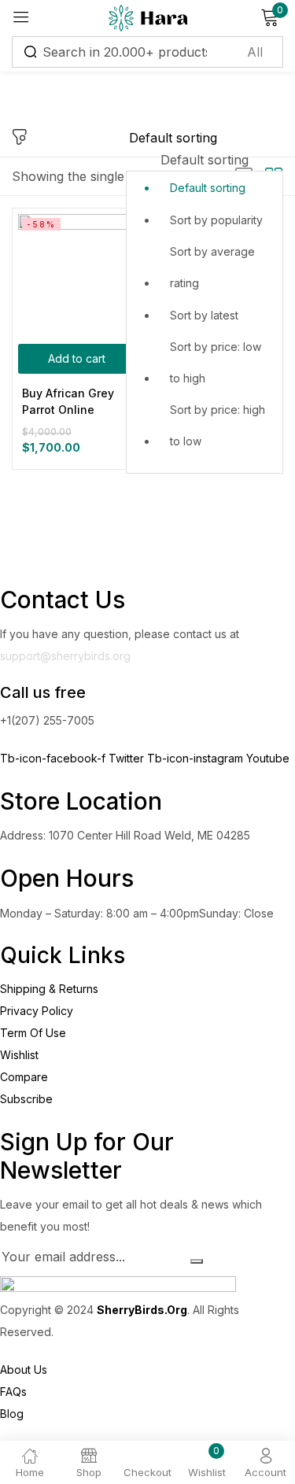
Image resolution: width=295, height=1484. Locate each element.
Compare (24, 1076)
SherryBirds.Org (142, 1309)
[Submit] (196, 1261)
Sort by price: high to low (217, 425)
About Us (23, 1369)
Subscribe (26, 1099)
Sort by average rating (212, 267)
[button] (204, 300)
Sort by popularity (216, 220)
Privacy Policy (36, 1010)
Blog (12, 1413)
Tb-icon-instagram (196, 758)
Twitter (128, 758)
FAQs (13, 1391)
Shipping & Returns (49, 988)
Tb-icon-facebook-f (54, 758)
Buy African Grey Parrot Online (68, 401)
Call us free (43, 692)
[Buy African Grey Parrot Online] (76, 272)
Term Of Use (33, 1032)
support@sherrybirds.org (65, 656)
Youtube (267, 758)
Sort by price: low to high (215, 362)
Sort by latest (204, 315)
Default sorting (207, 187)
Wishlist (19, 1054)
